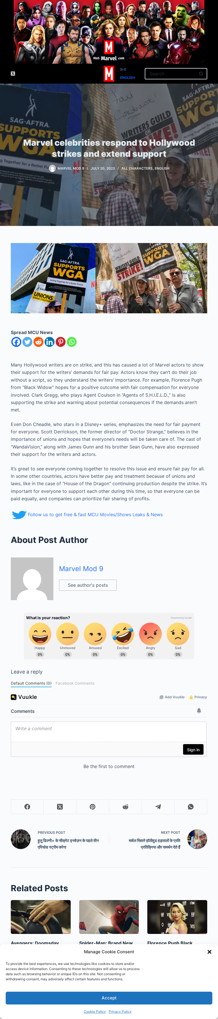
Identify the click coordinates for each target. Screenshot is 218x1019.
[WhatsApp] (191, 807)
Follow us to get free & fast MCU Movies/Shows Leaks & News (95, 514)
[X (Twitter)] (13, 73)
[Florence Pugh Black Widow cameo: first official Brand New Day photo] (177, 917)
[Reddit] (38, 342)
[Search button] (201, 73)
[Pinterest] (61, 342)
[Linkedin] (49, 342)
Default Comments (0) (31, 683)
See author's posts (88, 585)
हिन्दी (123, 69)
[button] (209, 952)
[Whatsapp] (72, 342)
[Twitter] (27, 342)
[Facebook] (16, 342)
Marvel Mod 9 (81, 569)
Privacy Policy (120, 1011)
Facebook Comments (75, 683)
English (127, 77)
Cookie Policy (95, 1011)
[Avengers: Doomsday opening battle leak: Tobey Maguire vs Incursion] (40, 917)
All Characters (137, 168)
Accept (109, 998)
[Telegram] (158, 807)
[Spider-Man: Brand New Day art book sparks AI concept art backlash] (109, 917)
